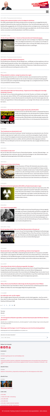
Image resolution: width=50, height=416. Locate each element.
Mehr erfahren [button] (43, 411)
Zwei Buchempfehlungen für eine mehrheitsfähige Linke (12, 356)
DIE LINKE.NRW (4, 398)
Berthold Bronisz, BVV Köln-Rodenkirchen (10, 405)
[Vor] (1, 305)
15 (9, 305)
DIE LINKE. (3, 394)
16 (12, 305)
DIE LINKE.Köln (4, 401)
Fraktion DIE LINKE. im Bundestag (8, 396)
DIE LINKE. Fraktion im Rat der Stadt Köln (10, 403)
